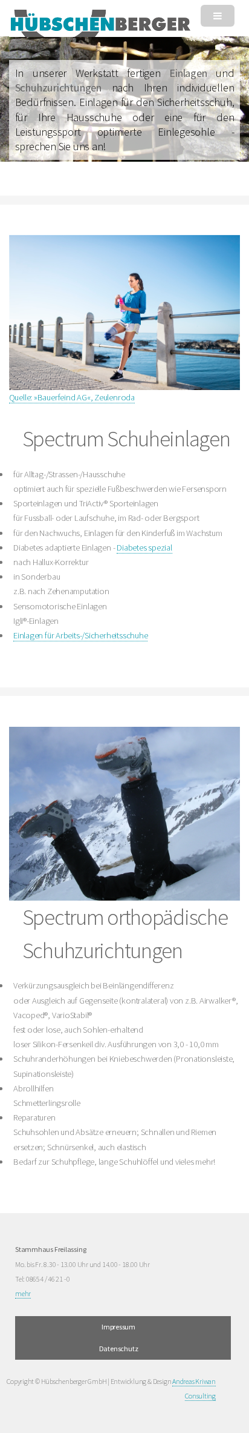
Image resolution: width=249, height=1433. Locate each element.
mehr (23, 1293)
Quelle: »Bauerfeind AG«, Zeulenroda (72, 397)
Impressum (118, 1326)
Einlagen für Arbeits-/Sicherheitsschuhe (80, 635)
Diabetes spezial (144, 547)
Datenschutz (118, 1348)
